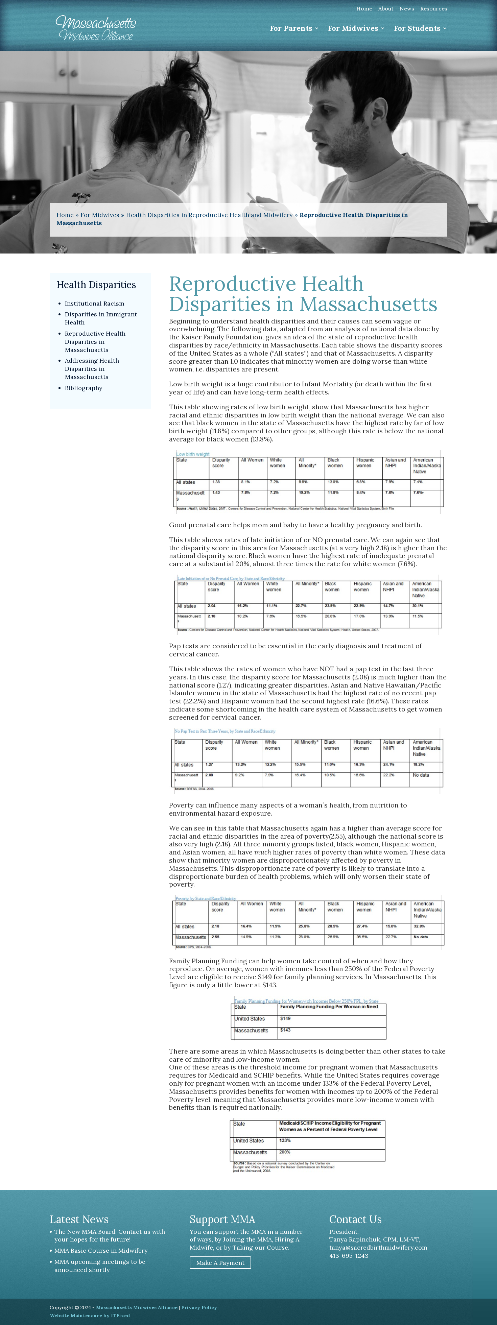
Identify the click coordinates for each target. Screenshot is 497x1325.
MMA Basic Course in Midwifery (101, 1250)
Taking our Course (260, 1247)
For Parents (291, 29)
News (407, 9)
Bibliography (83, 388)
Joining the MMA (247, 1239)
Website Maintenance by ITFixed (90, 1315)
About (386, 9)
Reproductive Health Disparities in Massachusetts (95, 342)
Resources (433, 9)
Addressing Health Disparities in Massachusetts (92, 369)
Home (364, 9)
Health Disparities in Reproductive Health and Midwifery (209, 215)
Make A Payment (220, 1263)
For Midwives (353, 29)
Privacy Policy (199, 1307)
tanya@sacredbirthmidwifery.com (378, 1247)
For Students (417, 29)
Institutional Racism (94, 303)
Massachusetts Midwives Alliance (137, 1307)
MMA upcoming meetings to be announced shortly (99, 1266)
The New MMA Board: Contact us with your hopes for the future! (109, 1236)
